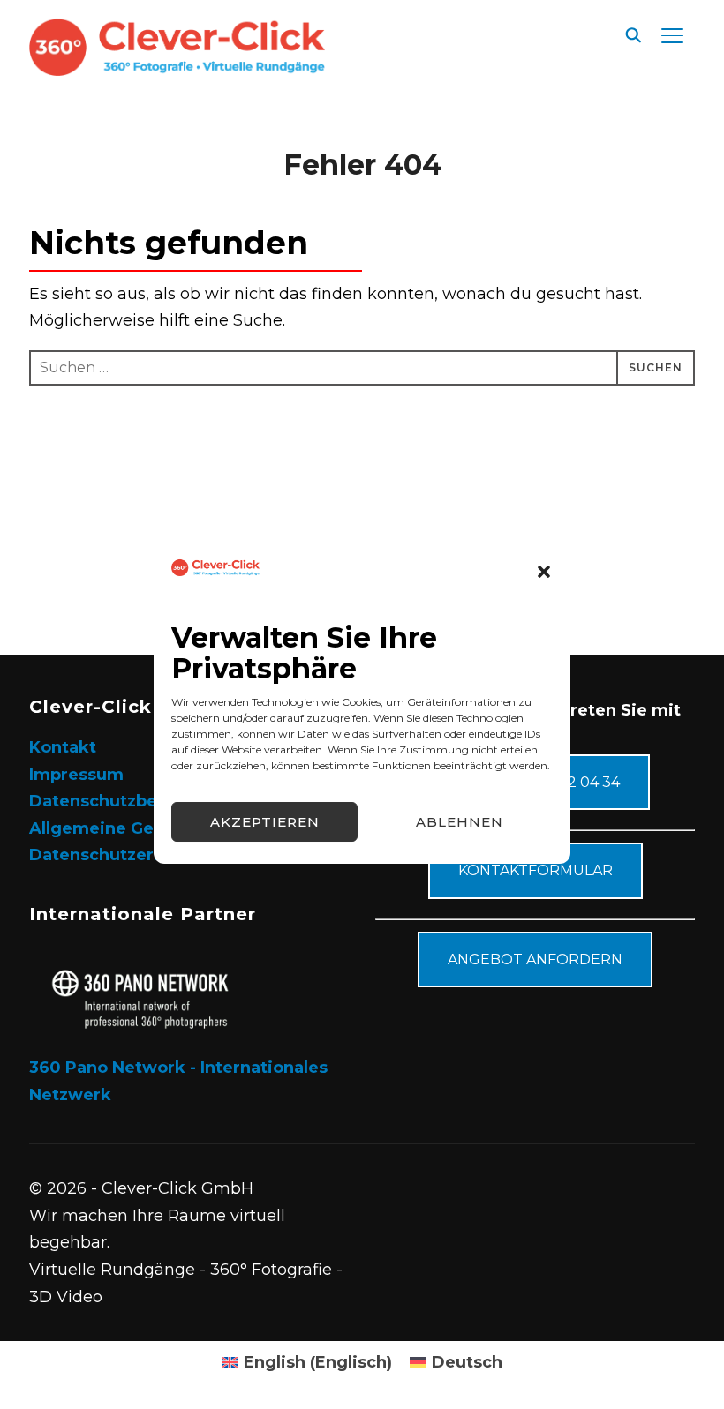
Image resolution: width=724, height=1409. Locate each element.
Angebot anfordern (535, 959)
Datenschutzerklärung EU (137, 855)
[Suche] (633, 33)
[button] (544, 572)
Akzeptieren (265, 821)
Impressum (76, 774)
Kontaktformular (535, 870)
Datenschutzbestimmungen (147, 801)
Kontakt (62, 747)
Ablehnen (459, 821)
